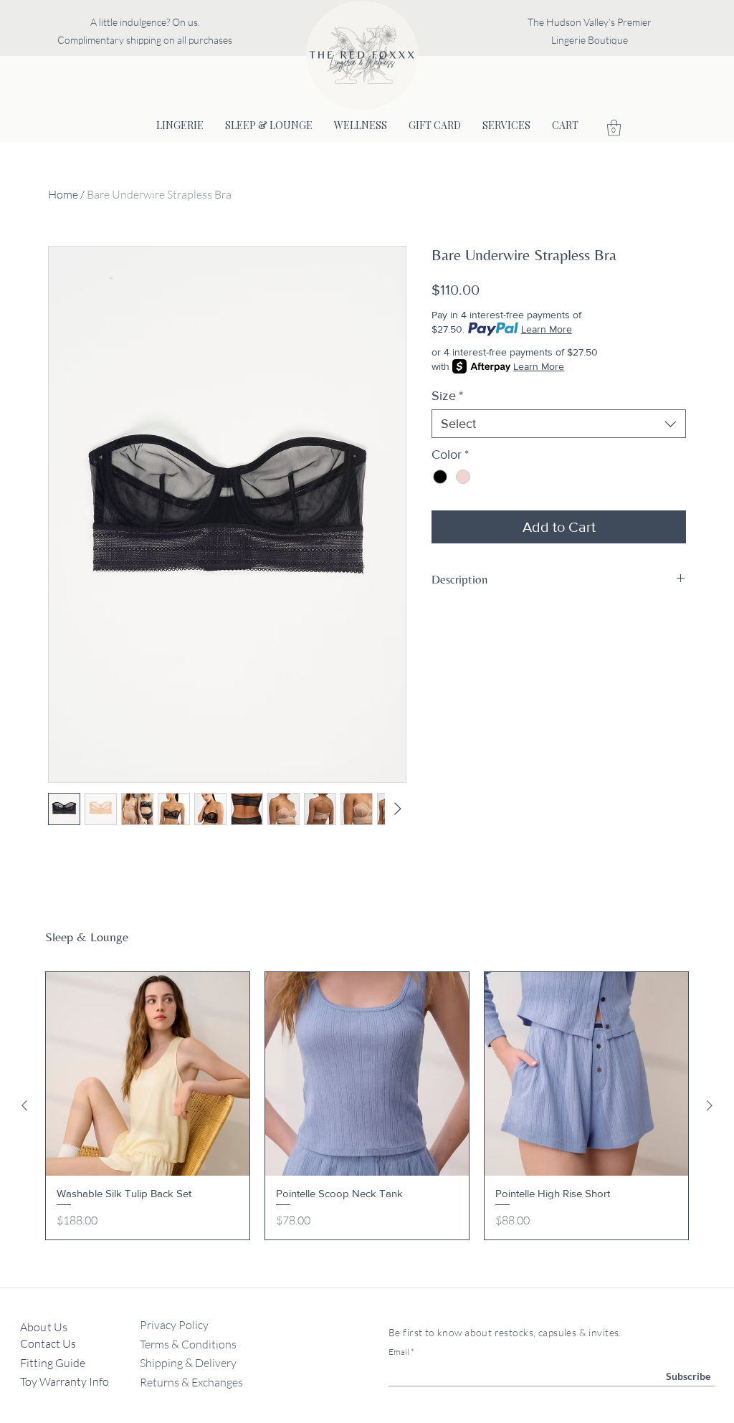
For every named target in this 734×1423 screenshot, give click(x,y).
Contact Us (49, 1343)
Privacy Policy (174, 1325)
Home (63, 194)
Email (399, 1352)
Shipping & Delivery (188, 1363)
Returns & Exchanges (191, 1382)
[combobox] (559, 423)
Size (447, 396)
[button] (614, 128)
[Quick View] (147, 1074)
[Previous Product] (24, 1105)
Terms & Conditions (188, 1344)
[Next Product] (709, 1105)
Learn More (546, 329)
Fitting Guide (53, 1363)
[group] (367, 1106)
